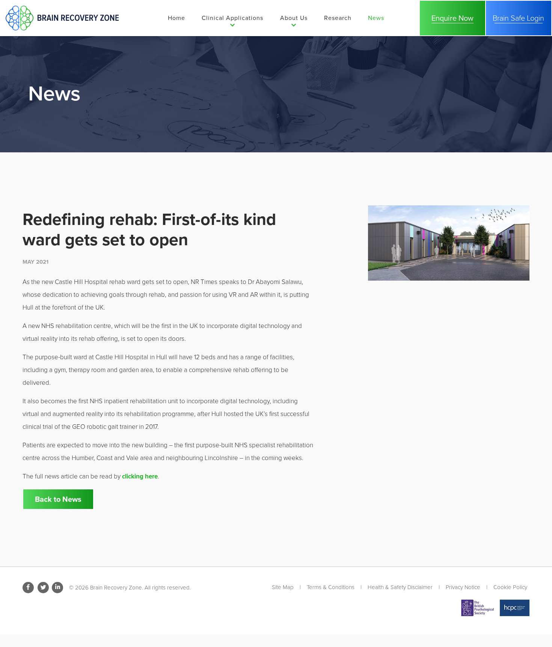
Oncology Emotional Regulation (234, 67)
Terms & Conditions (330, 587)
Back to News (58, 499)
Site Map (283, 587)
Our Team (297, 44)
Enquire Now (452, 18)
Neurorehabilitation (233, 44)
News (376, 18)
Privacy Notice (463, 587)
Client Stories (303, 62)
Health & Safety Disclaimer (400, 587)
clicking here (140, 476)
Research (337, 18)
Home (176, 18)
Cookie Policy (510, 587)
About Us (294, 18)
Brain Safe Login (228, 89)
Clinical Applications (232, 18)
